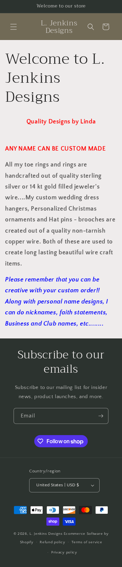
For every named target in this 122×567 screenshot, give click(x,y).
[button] (13, 26)
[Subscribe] (100, 416)
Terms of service (87, 542)
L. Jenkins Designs (46, 534)
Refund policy (52, 542)
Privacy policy (64, 552)
